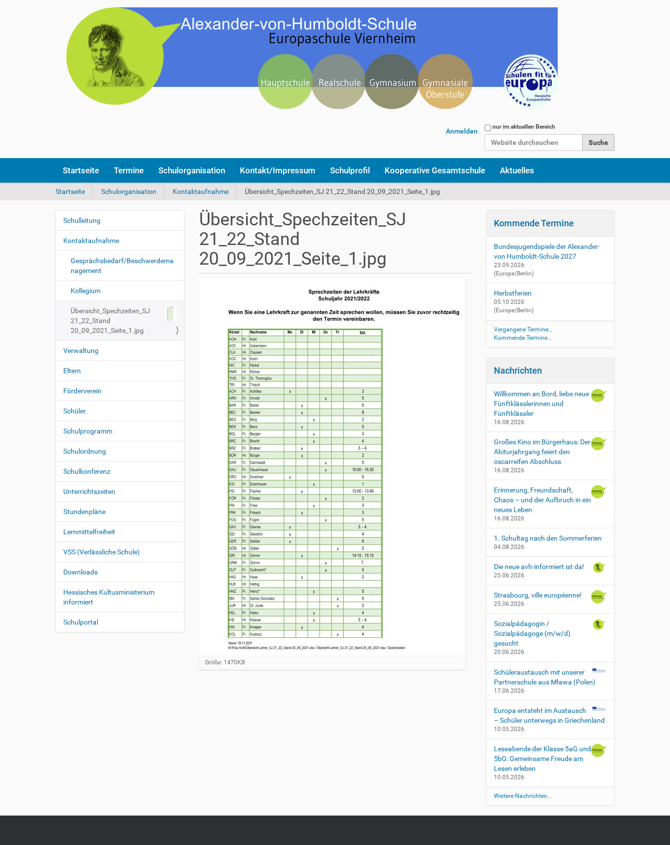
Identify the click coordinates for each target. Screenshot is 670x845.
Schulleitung (82, 220)
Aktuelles (517, 170)
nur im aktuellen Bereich (523, 126)
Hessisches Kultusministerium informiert (109, 597)
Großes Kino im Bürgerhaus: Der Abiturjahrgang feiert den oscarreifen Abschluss (542, 451)
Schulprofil (350, 170)
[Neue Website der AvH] (306, 63)
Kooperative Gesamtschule (435, 170)
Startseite (81, 170)
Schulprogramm (87, 431)
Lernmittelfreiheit (89, 532)
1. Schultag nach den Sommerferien (548, 538)
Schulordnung (84, 451)
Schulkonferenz (86, 471)
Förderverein (82, 391)
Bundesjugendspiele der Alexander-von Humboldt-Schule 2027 (547, 251)
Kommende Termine (534, 223)
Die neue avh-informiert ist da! (539, 567)
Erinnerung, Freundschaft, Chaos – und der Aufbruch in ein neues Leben (542, 500)
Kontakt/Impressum (277, 170)
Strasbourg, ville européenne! (538, 595)
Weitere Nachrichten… (522, 795)
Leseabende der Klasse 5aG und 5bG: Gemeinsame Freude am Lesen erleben (542, 758)
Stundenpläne (84, 512)
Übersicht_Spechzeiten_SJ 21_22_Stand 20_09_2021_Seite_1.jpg (110, 320)
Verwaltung (81, 350)
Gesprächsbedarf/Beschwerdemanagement (122, 265)
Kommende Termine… (522, 337)
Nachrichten (518, 370)
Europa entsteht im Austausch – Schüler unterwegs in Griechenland (549, 715)
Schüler (74, 411)
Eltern (72, 371)
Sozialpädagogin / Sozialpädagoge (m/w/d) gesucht (532, 633)
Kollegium (86, 291)
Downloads (80, 572)
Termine (129, 170)
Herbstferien (513, 293)
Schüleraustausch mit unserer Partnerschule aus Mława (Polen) (544, 677)
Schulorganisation (191, 170)
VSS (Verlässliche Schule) (101, 552)
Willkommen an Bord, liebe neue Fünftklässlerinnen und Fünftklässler (541, 403)
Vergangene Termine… (523, 329)
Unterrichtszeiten (89, 491)
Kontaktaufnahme (201, 191)
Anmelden (462, 131)
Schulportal (80, 622)
